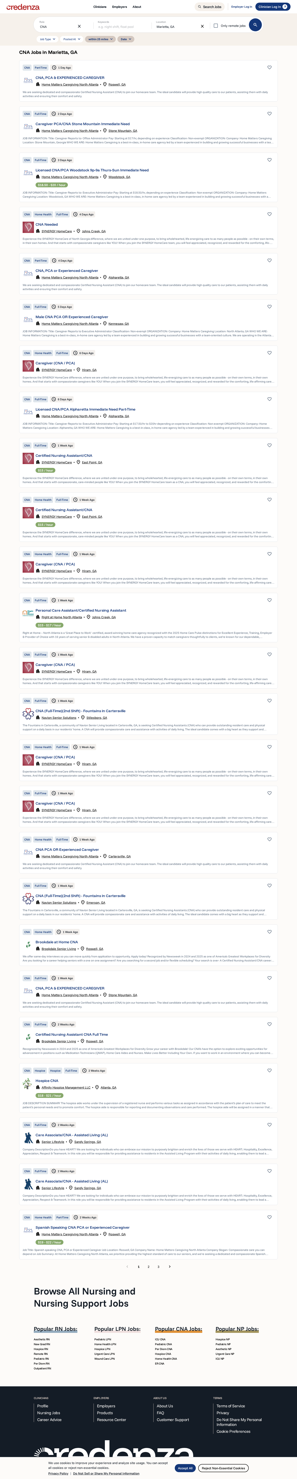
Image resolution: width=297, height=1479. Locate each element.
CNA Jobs (188, 1328)
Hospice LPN (102, 1349)
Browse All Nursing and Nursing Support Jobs (85, 1297)
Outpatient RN (42, 1368)
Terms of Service (231, 1406)
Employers (106, 1406)
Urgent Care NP (225, 1353)
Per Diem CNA (163, 1349)
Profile (42, 1406)
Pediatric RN (41, 1358)
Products (105, 1412)
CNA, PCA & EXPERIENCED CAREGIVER (70, 77)
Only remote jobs (233, 26)
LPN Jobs (127, 1328)
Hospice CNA (47, 1080)
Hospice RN (41, 1349)
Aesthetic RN (42, 1339)
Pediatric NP (223, 1344)
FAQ (160, 1412)
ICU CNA (160, 1339)
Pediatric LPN (102, 1339)
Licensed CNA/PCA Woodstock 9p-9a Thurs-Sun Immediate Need (92, 170)
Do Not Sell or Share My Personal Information (106, 1473)
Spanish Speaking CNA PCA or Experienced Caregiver (83, 1227)
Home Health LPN (105, 1344)
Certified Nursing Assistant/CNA (64, 455)
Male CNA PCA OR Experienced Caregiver (72, 316)
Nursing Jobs (48, 1412)
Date (127, 39)
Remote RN (41, 1353)
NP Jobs (247, 1328)
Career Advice (49, 1419)
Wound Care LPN (104, 1358)
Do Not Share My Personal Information (239, 1422)
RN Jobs (65, 1328)
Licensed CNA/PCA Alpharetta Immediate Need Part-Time (85, 409)
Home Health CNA (166, 1358)
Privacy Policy (58, 1473)
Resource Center (111, 1419)
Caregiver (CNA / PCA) (55, 363)
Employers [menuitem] (119, 7)
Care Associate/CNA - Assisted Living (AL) (72, 1135)
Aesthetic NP (224, 1349)
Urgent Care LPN (104, 1353)
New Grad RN (42, 1344)
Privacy (223, 1412)
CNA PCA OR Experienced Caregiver (67, 849)
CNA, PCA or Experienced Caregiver (67, 270)
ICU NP (220, 1358)
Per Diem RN (41, 1363)
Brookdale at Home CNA (57, 942)
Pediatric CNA (163, 1344)
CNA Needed (47, 224)
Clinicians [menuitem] (99, 7)
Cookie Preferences (233, 1431)
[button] (148, 81)
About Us (165, 1406)
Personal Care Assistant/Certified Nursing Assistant (81, 610)
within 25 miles (101, 39)
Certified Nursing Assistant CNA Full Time (72, 1034)
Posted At (72, 39)
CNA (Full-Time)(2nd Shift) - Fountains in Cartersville (80, 711)
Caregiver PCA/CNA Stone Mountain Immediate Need (83, 124)
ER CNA (159, 1363)
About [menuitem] (137, 7)
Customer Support (173, 1419)
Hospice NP (223, 1339)
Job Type (48, 39)
